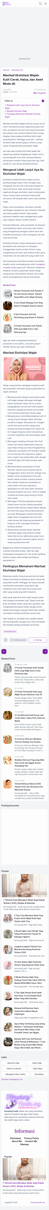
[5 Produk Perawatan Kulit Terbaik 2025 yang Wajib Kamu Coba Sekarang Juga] (7, 333)
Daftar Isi (9, 101)
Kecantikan (39, 1074)
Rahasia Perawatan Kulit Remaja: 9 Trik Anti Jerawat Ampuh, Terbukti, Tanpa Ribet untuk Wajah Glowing (28, 294)
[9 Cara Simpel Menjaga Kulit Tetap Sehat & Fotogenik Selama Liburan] (7, 310)
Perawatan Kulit (11, 631)
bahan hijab (37, 1063)
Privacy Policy (31, 1138)
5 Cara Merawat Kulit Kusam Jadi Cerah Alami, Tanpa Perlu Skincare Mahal (30, 718)
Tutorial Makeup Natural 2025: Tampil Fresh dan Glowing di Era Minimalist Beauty (29, 787)
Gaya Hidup (37, 1069)
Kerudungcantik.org (38, 1202)
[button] (40, 93)
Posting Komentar (20, 640)
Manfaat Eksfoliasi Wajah (17, 111)
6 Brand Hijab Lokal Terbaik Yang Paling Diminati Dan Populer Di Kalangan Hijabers (28, 934)
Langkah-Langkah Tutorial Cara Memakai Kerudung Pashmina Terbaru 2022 (27, 949)
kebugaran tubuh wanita (15, 1074)
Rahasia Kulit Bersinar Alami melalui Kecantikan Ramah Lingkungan (26, 1011)
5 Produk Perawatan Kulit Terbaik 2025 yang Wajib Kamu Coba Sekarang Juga (28, 329)
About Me (17, 1141)
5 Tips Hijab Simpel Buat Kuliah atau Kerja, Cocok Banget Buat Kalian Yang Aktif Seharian (28, 996)
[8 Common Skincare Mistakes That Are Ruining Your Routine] (7, 743)
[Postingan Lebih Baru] (45, 651)
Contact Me (31, 1141)
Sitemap (24, 1144)
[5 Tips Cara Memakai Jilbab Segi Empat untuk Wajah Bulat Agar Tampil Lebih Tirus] (8, 922)
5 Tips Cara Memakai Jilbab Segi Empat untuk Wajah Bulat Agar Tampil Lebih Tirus (28, 918)
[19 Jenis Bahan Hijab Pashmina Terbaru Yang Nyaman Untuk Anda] (8, 969)
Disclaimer (15, 1138)
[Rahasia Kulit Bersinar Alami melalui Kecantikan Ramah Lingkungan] (8, 1015)
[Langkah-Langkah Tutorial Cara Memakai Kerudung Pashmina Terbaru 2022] (8, 953)
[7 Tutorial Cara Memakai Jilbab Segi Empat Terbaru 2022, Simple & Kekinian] (24, 897)
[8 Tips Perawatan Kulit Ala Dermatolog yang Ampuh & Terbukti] (7, 321)
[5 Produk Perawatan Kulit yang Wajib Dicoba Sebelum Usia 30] (7, 696)
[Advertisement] (24, 32)
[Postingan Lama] (3, 651)
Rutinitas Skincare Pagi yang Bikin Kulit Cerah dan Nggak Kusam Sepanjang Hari (29, 763)
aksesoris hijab (13, 1063)
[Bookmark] (5, 641)
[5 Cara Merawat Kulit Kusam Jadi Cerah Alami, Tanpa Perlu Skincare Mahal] (7, 719)
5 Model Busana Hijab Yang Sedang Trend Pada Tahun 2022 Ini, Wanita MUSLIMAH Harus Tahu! (29, 980)
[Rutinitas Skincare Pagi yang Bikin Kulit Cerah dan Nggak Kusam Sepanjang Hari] (7, 764)
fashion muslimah (14, 1069)
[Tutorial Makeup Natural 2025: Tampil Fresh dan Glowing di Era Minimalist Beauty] (7, 788)
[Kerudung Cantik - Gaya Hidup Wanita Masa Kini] (7, 4)
